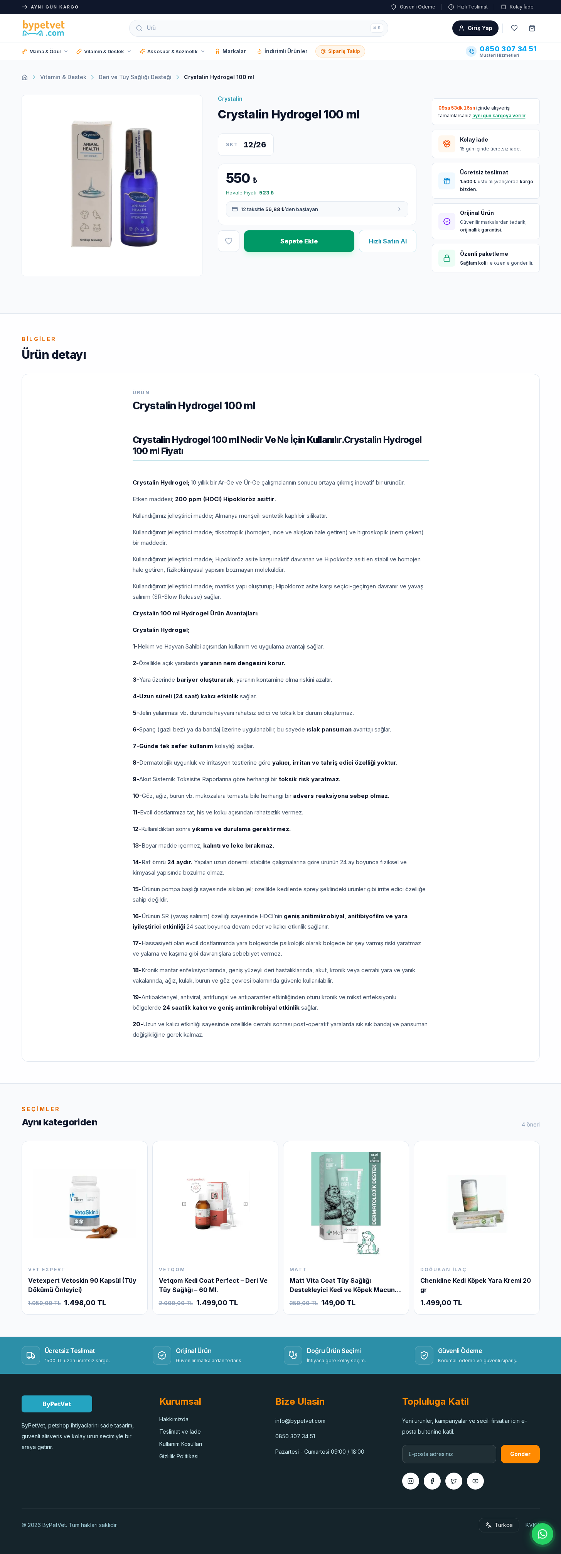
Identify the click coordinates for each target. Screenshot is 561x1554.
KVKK (533, 1525)
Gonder (520, 1454)
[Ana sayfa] (25, 77)
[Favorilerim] (514, 28)
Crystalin (230, 98)
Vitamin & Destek (63, 77)
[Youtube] (475, 1481)
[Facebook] (432, 1481)
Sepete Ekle (299, 241)
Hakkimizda (174, 1419)
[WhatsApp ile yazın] (542, 1534)
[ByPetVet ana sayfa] (44, 28)
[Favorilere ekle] (228, 241)
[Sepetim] (532, 28)
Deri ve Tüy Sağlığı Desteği (135, 77)
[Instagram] (410, 1481)
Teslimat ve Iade (180, 1431)
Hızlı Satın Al (388, 241)
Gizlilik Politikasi (179, 1456)
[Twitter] (453, 1481)
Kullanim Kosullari (180, 1444)
